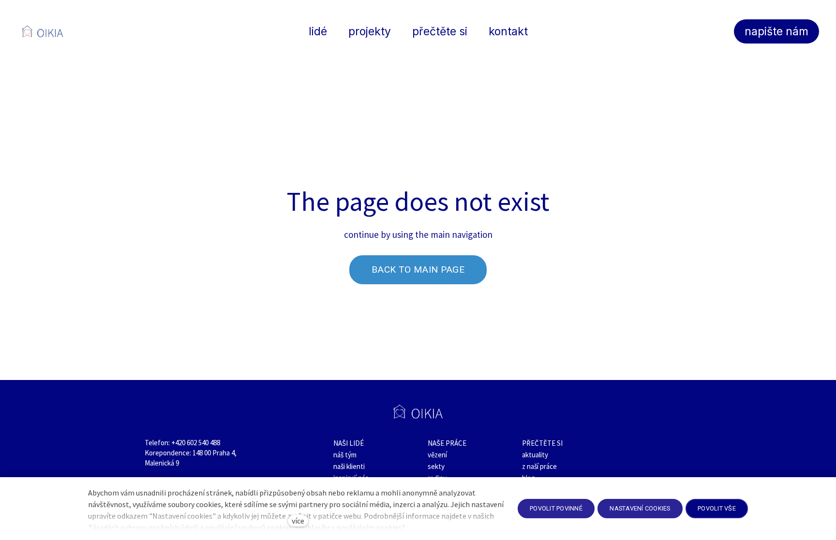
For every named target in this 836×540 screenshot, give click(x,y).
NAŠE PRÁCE (447, 443)
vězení (437, 454)
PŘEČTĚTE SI (542, 443)
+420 (179, 442)
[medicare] (42, 31)
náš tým (345, 454)
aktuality (535, 454)
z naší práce (539, 466)
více (298, 520)
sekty (436, 466)
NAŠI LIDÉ (348, 443)
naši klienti (349, 466)
